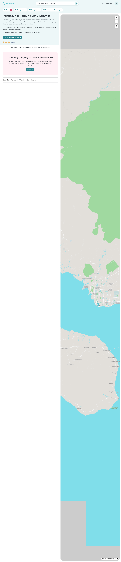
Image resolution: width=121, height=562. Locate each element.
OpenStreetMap (112, 558)
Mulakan (30, 69)
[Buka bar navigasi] (116, 3)
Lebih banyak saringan (53, 10)
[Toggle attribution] (118, 559)
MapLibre (104, 558)
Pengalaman (21, 10)
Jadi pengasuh (107, 3)
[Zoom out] (116, 21)
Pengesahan (35, 10)
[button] (98, 304)
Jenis (8, 10)
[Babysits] (8, 3)
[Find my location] (116, 26)
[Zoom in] (116, 17)
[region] (90, 287)
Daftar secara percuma (12, 37)
